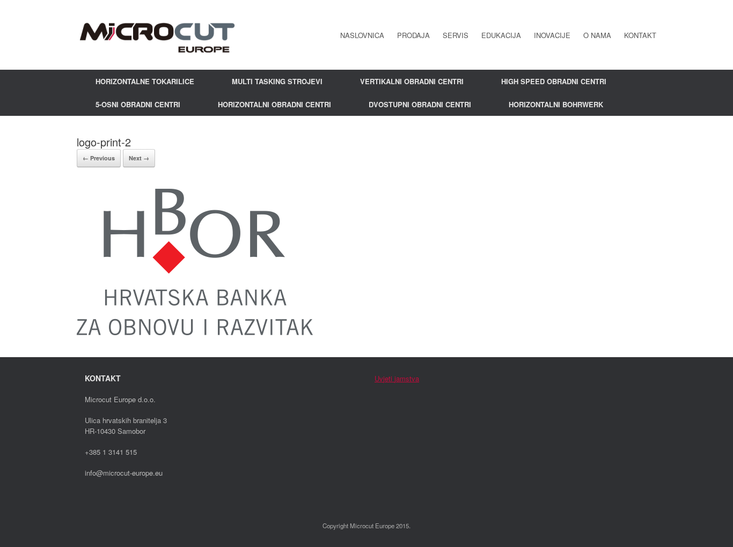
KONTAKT (640, 35)
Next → (139, 158)
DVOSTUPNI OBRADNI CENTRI (420, 104)
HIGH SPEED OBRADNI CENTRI (553, 81)
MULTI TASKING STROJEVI (277, 81)
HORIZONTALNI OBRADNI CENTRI (274, 104)
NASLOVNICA (362, 35)
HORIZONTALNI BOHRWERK (556, 104)
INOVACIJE (552, 35)
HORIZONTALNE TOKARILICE (145, 81)
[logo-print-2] (195, 331)
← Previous (99, 158)
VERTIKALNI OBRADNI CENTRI (412, 81)
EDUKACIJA (501, 35)
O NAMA (597, 35)
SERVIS (455, 35)
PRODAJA (413, 35)
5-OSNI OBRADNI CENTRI (138, 104)
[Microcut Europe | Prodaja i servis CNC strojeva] (157, 35)
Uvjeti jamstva (397, 378)
